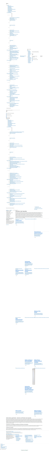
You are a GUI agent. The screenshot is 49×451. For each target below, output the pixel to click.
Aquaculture (29, 51)
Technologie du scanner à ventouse (29, 440)
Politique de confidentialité (4, 446)
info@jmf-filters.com (37, 208)
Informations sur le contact (38, 207)
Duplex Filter (8, 102)
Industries (28, 50)
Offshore (29, 56)
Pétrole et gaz (29, 57)
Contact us (7, 224)
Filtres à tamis (8, 89)
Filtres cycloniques (9, 96)
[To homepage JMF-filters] (23, 56)
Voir (35, 237)
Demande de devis (8, 108)
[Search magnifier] (32, 54)
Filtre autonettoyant (9, 60)
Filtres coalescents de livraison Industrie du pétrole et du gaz (12, 434)
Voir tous (12, 431)
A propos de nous (37, 206)
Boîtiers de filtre (8, 160)
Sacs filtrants (8, 184)
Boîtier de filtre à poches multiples (29, 439)
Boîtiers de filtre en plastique (10, 73)
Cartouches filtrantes (9, 12)
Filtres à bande (8, 215)
